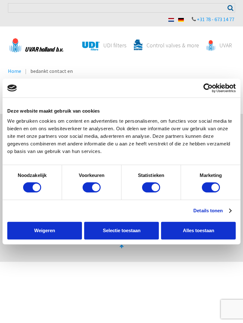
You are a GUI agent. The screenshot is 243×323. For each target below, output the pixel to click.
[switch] (92, 187)
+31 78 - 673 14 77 (215, 19)
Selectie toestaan (121, 230)
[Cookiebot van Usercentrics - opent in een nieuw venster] (208, 88)
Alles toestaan (198, 230)
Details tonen (208, 210)
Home (14, 71)
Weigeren (44, 230)
